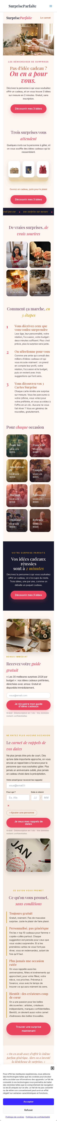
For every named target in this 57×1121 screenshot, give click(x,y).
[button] (52, 1068)
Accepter (29, 1101)
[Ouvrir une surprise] (14, 169)
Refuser (28, 1110)
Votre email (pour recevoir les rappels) (24, 780)
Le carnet (45, 17)
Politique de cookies (15, 1117)
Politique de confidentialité (38, 1117)
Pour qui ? (11, 792)
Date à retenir (37, 792)
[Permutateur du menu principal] (51, 6)
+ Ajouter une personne (21, 812)
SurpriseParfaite (22, 5)
